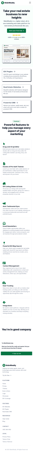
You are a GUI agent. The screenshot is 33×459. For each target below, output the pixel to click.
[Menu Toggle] (30, 3)
